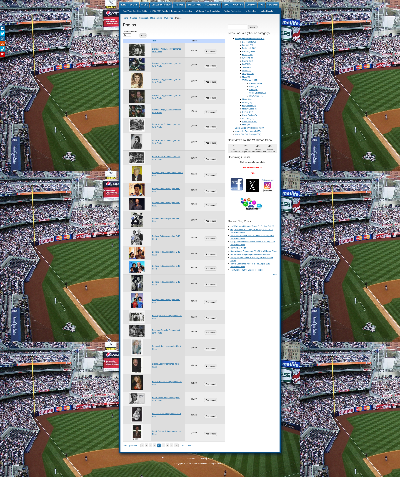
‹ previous (132, 445)
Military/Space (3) (249, 108)
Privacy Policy (207, 458)
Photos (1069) (255, 83)
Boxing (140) (247, 54)
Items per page (130, 31)
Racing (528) (247, 60)
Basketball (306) (249, 48)
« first (125, 445)
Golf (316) (246, 64)
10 (176, 445)
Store (144, 4)
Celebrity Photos (161, 4)
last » (190, 445)
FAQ (261, 4)
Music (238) (247, 99)
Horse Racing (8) (249, 115)
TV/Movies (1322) (250, 80)
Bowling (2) (247, 102)
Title (154, 40)
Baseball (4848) (249, 41)
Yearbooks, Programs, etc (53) (248, 131)
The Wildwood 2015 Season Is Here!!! (246, 269)
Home (123, 4)
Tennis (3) (246, 67)
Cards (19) (253, 86)
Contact (251, 4)
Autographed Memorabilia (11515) (250, 38)
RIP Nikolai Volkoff (238, 247)
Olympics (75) (248, 73)
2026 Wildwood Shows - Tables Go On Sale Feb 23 (252, 226)
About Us (238, 4)
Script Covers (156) (257, 92)
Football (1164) (248, 44)
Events (134, 4)
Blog (226, 4)
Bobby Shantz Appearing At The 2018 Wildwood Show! (253, 251)
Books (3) (253, 89)
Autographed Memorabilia (150, 17)
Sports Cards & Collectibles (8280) (249, 127)
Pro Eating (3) (248, 118)
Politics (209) (247, 111)
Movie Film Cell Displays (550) (248, 134)
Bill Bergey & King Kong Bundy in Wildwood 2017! (251, 254)
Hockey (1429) (248, 51)
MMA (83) (246, 76)
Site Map (191, 458)
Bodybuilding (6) (249, 105)
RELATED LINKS (212, 4)
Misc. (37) (246, 124)
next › (184, 445)
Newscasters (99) (249, 121)
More (275, 274)
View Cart (272, 4)
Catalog (133, 17)
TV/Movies (168, 17)
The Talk (179, 4)
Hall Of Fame (194, 4)
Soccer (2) (246, 70)
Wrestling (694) (248, 57)
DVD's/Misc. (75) (256, 95)
